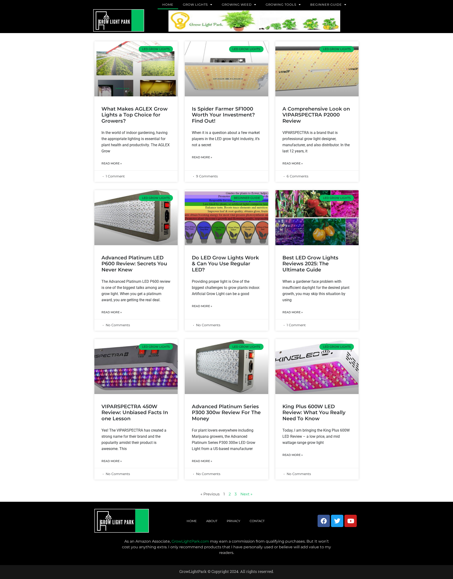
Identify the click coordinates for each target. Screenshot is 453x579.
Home (167, 4)
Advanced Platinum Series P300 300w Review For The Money (226, 412)
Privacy (233, 521)
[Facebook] (324, 521)
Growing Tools (281, 4)
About (211, 521)
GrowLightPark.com (190, 541)
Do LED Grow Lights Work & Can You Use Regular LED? (225, 263)
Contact (257, 521)
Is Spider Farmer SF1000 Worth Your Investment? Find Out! (223, 115)
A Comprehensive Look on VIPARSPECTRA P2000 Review (316, 115)
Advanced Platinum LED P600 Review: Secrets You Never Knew (134, 263)
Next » (246, 494)
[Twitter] (337, 521)
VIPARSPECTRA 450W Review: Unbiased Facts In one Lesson (134, 412)
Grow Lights (195, 4)
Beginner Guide (326, 4)
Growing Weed (237, 4)
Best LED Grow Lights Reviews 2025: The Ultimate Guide (310, 263)
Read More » (111, 163)
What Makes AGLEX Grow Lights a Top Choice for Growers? (134, 115)
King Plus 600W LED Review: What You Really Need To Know (313, 412)
